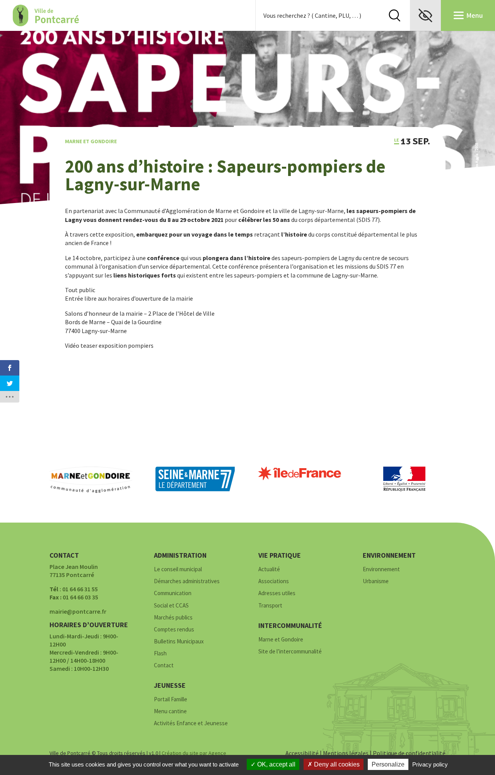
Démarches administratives (187, 581)
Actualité (269, 569)
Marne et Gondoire (91, 141)
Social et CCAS (171, 605)
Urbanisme (376, 581)
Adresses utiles (276, 593)
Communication (172, 593)
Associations (273, 581)
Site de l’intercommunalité (290, 651)
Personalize (388, 764)
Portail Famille (170, 699)
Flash (160, 653)
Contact (164, 665)
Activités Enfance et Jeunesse (191, 723)
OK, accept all (275, 764)
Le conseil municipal (178, 569)
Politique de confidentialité (409, 753)
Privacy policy (430, 764)
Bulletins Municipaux (179, 641)
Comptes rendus (174, 629)
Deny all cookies (336, 764)
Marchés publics (173, 617)
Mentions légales (346, 753)
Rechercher (394, 15)
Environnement (381, 569)
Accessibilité (302, 753)
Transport (270, 605)
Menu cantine (170, 711)
